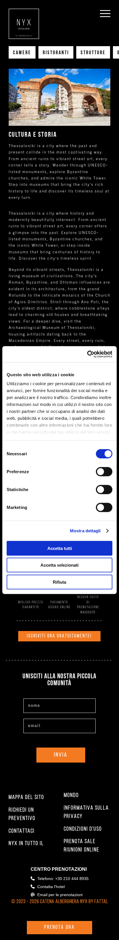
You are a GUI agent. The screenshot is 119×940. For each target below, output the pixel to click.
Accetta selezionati (59, 565)
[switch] (104, 471)
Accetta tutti (59, 548)
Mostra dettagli (85, 530)
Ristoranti (56, 53)
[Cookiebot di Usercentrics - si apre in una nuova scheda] (87, 354)
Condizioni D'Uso (83, 829)
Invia (61, 755)
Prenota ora (59, 927)
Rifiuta (59, 581)
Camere (22, 53)
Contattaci (22, 831)
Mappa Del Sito (26, 797)
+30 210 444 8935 (72, 878)
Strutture (93, 53)
